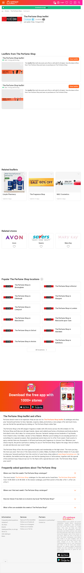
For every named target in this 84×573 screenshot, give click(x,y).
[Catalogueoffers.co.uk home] (12, 3)
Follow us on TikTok (26, 529)
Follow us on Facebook (27, 522)
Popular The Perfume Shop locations (20, 279)
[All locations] (41, 279)
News (3, 536)
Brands (4, 527)
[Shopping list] (75, 2)
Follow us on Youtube (26, 526)
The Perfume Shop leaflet (67, 477)
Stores (7, 11)
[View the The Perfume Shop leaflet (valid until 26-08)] (12, 72)
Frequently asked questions (10, 520)
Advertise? (5, 522)
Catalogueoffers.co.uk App (10, 529)
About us (4, 531)
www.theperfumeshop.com (67, 454)
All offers (4, 524)
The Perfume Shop (16, 11)
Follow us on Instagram (27, 524)
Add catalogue (6, 534)
